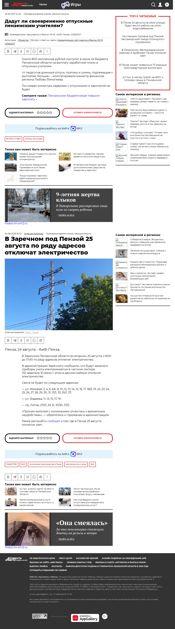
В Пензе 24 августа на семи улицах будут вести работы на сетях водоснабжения (143, 25)
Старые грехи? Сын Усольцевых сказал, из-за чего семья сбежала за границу (149, 147)
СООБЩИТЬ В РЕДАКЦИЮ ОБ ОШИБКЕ (48, 570)
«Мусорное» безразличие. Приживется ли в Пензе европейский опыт (33, 167)
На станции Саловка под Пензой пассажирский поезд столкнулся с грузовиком (143, 39)
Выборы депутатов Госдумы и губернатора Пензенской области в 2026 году (107, 566)
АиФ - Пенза (32, 332)
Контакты (57, 566)
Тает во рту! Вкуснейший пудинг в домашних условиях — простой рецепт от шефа (148, 113)
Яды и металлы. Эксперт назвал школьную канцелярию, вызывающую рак (147, 276)
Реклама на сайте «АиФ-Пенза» (46, 562)
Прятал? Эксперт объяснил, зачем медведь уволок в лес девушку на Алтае (148, 124)
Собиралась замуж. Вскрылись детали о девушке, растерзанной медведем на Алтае (147, 242)
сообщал (53, 421)
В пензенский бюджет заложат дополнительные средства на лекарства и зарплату (89, 167)
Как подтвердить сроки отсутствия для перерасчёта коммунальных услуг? (88, 502)
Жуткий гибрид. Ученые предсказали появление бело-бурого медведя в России (150, 158)
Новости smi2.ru (16, 223)
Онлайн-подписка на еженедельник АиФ (124, 558)
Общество (23, 40)
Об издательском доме (42, 558)
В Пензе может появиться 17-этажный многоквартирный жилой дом (143, 66)
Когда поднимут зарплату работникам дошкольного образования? (33, 178)
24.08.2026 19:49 (13, 233)
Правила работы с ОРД (79, 562)
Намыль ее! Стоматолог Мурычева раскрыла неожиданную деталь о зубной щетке (148, 265)
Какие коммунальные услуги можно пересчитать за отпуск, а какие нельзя (36, 502)
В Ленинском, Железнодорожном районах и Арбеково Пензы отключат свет (142, 53)
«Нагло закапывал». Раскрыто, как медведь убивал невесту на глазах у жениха (149, 102)
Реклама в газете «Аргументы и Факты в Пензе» (120, 562)
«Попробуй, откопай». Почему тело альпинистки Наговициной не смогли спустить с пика (149, 135)
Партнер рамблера (59, 616)
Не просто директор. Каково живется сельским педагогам (89, 155)
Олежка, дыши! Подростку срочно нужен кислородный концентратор (37, 157)
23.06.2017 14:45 (13, 14)
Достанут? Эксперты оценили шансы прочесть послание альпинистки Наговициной (150, 287)
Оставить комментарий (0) (87, 112)
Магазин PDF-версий (87, 558)
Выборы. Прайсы (39, 566)
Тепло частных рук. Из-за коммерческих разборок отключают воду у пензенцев (88, 492)
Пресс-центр (65, 558)
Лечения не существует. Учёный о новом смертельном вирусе (148, 252)
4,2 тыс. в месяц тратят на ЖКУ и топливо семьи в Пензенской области (142, 80)
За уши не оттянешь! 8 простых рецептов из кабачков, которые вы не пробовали (150, 298)
